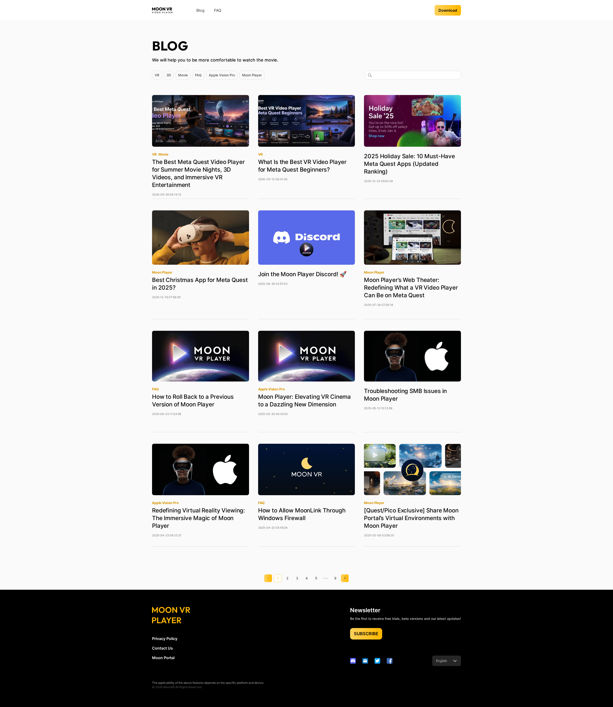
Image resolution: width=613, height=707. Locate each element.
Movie (183, 75)
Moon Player (252, 75)
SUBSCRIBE (366, 633)
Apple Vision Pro (222, 75)
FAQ (217, 10)
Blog (200, 10)
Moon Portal (163, 657)
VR (157, 75)
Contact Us (162, 648)
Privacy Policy (164, 638)
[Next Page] (345, 578)
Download (447, 10)
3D (168, 75)
